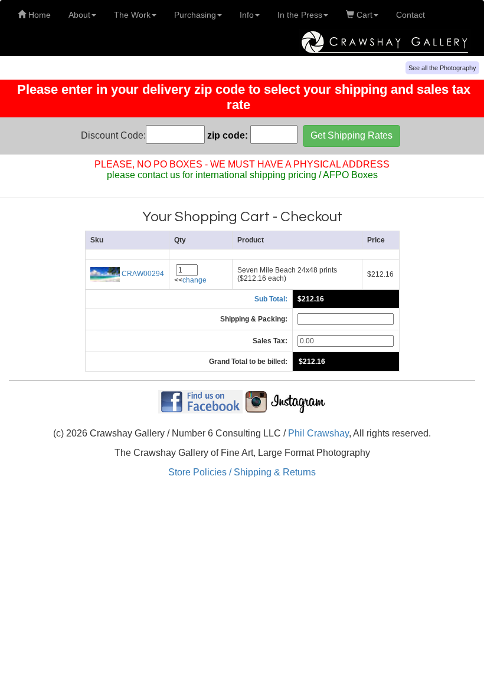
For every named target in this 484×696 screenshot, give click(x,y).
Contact (410, 14)
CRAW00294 (142, 274)
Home (38, 14)
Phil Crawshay (318, 433)
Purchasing (195, 14)
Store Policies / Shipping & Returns (242, 472)
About (79, 14)
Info (247, 14)
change (194, 280)
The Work (132, 14)
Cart (363, 14)
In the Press (299, 14)
